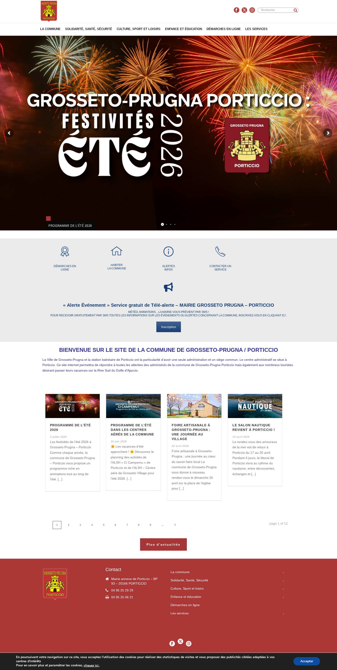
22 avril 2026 (180, 446)
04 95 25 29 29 (122, 590)
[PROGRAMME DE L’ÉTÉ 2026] (72, 406)
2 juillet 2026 (58, 436)
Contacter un (220, 266)
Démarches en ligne (224, 29)
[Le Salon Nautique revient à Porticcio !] (255, 406)
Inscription (168, 327)
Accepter (306, 661)
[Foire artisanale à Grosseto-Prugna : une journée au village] (194, 406)
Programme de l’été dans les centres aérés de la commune (132, 429)
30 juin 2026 (119, 441)
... (162, 525)
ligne (65, 269)
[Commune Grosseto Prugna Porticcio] (49, 11)
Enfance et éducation (183, 29)
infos (168, 269)
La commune (50, 29)
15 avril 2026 (241, 436)
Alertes (168, 266)
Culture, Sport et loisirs (138, 29)
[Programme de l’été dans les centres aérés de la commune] (133, 406)
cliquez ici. (91, 666)
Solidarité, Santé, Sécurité (88, 29)
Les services (256, 29)
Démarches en (65, 266)
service (220, 269)
